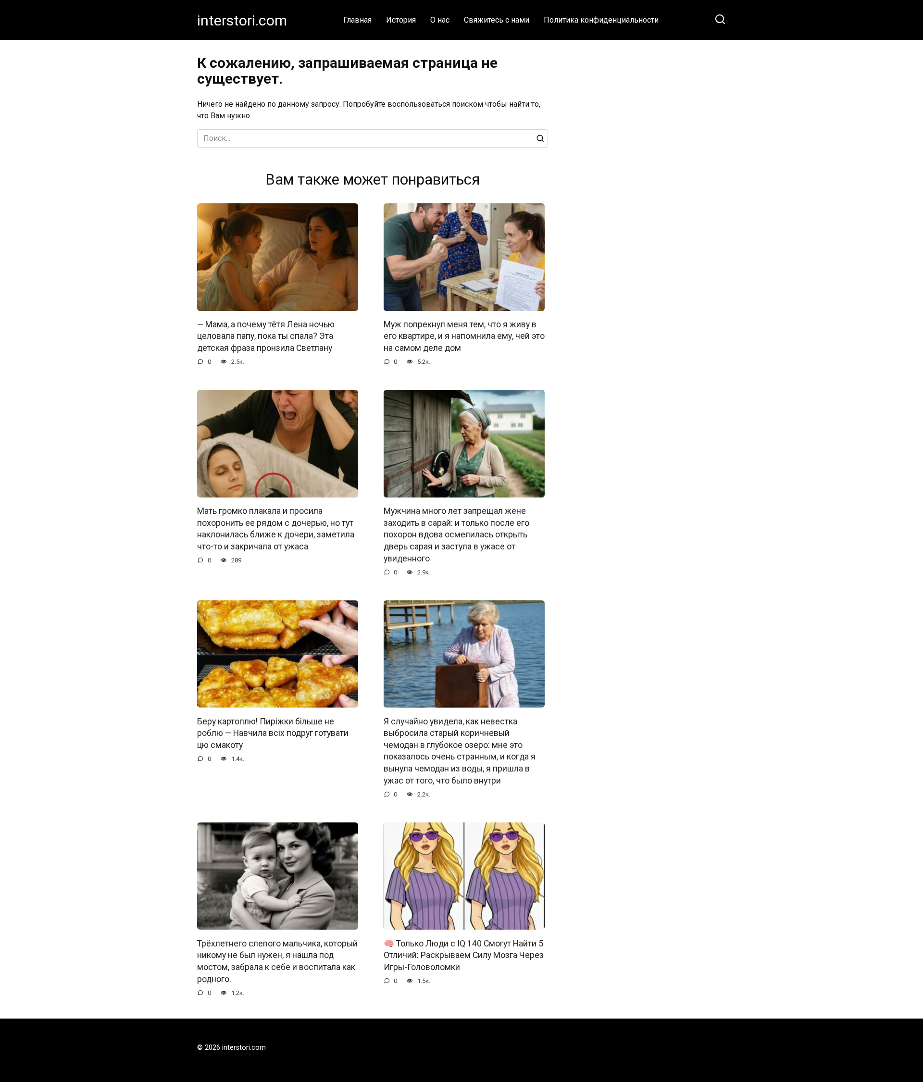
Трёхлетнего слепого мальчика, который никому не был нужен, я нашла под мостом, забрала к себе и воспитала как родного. (277, 960)
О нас (439, 20)
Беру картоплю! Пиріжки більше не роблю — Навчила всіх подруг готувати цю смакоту (273, 732)
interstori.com (242, 20)
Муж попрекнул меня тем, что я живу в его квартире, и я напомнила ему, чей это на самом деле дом (464, 336)
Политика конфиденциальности (601, 20)
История (401, 20)
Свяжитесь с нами (496, 20)
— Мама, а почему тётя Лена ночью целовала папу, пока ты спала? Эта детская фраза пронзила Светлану (266, 336)
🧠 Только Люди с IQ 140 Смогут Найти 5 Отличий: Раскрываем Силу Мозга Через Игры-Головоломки (464, 954)
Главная (357, 20)
